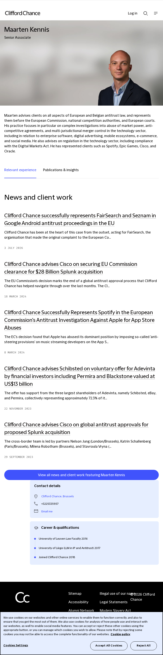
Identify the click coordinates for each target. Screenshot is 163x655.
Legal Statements (114, 602)
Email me (47, 511)
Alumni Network (81, 611)
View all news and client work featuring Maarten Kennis (81, 475)
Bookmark (154, 476)
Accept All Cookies (109, 645)
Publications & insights (61, 170)
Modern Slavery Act (115, 611)
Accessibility (78, 602)
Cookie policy (120, 634)
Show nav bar (156, 15)
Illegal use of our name (117, 594)
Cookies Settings (15, 645)
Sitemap (75, 594)
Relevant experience (20, 170)
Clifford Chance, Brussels (57, 496)
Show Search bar (145, 12)
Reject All (143, 645)
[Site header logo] (75, 13)
